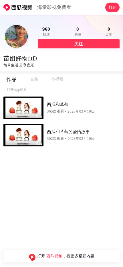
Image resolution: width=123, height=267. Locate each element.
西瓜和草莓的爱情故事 (68, 131)
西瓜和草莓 (57, 104)
